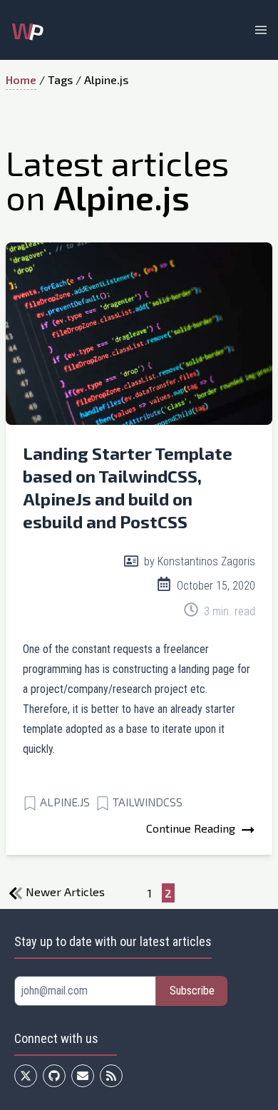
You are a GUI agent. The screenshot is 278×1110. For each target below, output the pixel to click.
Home (21, 79)
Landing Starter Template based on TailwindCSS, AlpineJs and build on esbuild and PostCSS (127, 487)
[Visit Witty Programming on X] (25, 1075)
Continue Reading (192, 828)
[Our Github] (54, 1075)
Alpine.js (65, 801)
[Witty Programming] (111, 1075)
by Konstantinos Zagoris (198, 561)
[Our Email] (82, 1075)
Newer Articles (64, 891)
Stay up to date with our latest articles (113, 941)
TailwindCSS (147, 801)
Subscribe (192, 990)
